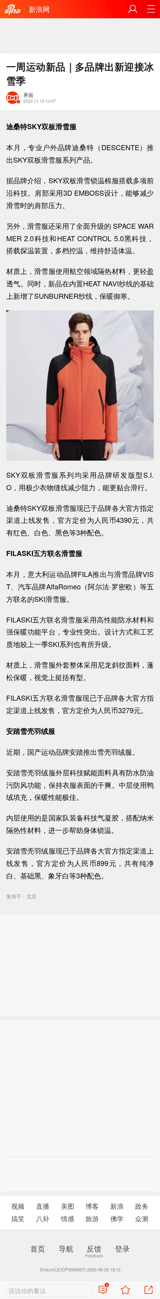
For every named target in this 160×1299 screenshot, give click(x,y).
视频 (17, 1206)
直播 (42, 1206)
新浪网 (39, 9)
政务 (141, 1206)
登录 (122, 1248)
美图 (67, 1206)
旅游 (92, 1218)
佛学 (116, 1218)
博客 (92, 1206)
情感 (67, 1218)
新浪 (116, 1206)
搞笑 (17, 1218)
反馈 (94, 1248)
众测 (141, 1218)
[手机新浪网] (12, 10)
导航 (66, 1248)
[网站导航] (151, 9)
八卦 (42, 1218)
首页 (37, 1248)
